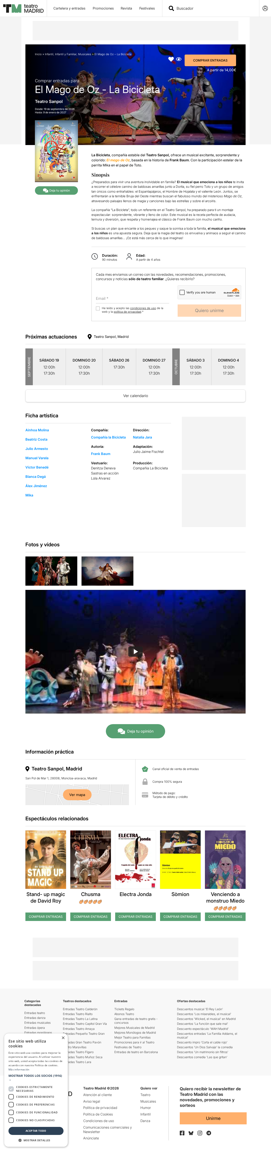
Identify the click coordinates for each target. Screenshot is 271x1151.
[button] (36, 1077)
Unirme (213, 1118)
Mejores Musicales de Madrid (134, 1027)
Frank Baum (100, 454)
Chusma (90, 894)
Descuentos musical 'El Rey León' (200, 1009)
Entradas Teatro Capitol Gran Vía (85, 1023)
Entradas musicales (37, 1022)
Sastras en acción (105, 473)
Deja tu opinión (59, 190)
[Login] (265, 8)
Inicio (38, 54)
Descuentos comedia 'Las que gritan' (202, 1057)
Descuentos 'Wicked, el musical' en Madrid (206, 1019)
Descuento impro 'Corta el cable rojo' (202, 1042)
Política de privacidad (100, 1108)
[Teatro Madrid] (23, 8)
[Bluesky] (191, 1133)
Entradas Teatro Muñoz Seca (82, 1057)
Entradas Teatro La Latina (80, 1019)
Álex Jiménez (36, 486)
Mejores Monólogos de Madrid (135, 1032)
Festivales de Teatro (127, 1047)
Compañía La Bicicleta (150, 468)
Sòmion (180, 894)
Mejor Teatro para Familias (132, 1037)
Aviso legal (91, 1101)
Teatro (145, 1095)
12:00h (49, 367)
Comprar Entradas (210, 60)
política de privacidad (127, 311)
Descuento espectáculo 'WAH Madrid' (203, 1028)
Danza (145, 1121)
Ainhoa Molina (37, 430)
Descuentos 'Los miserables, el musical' (204, 1014)
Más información (18, 1069)
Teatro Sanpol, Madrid (111, 336)
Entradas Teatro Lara (77, 1062)
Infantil (49, 54)
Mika (29, 495)
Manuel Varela (36, 458)
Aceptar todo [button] (36, 1131)
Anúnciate (91, 1138)
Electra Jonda (136, 894)
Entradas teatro (34, 1013)
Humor (145, 1108)
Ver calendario (135, 395)
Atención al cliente (97, 1095)
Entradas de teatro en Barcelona (136, 1052)
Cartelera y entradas (69, 8)
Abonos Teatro (124, 1014)
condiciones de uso (143, 308)
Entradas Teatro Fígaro (78, 1052)
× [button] (63, 1038)
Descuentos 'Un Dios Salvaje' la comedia (205, 1047)
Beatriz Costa (36, 439)
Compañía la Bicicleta (108, 437)
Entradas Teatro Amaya (79, 1028)
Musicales (84, 54)
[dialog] (36, 1090)
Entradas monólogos (38, 1032)
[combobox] (214, 8)
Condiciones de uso (98, 1121)
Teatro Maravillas (74, 1047)
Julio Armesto (36, 449)
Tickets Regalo (124, 1009)
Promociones (103, 8)
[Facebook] (182, 1133)
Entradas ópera (34, 1027)
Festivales (147, 8)
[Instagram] (200, 1133)
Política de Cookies (98, 1114)
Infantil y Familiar (65, 54)
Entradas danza (35, 1017)
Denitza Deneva (103, 468)
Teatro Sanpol (49, 101)
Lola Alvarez (101, 478)
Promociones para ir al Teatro (134, 1042)
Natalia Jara (142, 437)
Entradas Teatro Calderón (80, 1009)
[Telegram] (208, 1133)
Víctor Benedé (36, 467)
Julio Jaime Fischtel (148, 451)
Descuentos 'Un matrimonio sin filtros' (202, 1052)
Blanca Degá (35, 476)
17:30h (49, 373)
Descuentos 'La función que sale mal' (202, 1023)
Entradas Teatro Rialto (78, 1014)
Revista (126, 8)
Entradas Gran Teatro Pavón (82, 1042)
